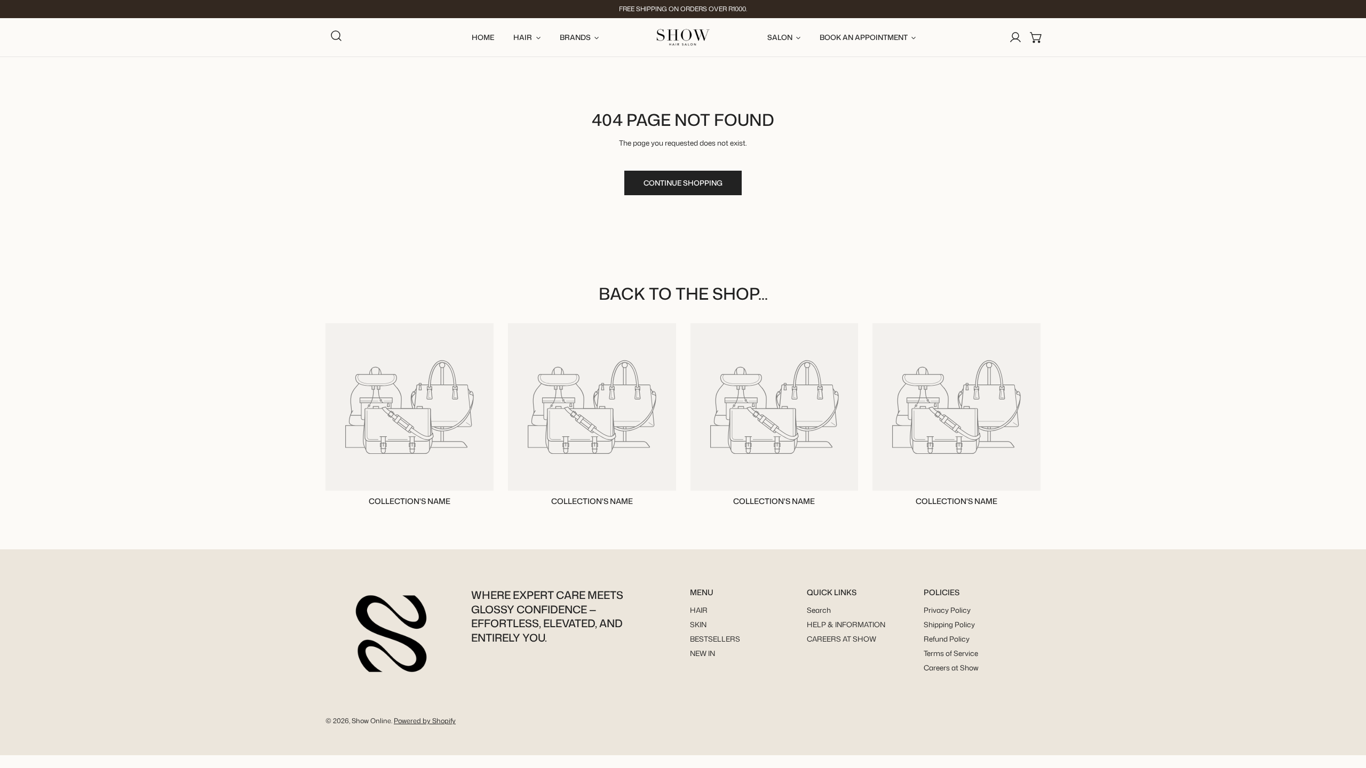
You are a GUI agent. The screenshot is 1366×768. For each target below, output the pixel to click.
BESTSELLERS (715, 639)
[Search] (336, 35)
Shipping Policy (949, 625)
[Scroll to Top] (1347, 712)
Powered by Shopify (425, 720)
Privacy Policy (947, 610)
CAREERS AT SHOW (841, 639)
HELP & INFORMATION (846, 625)
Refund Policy (947, 639)
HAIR (699, 610)
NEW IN (702, 654)
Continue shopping (683, 183)
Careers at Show (951, 668)
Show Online (371, 720)
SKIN (698, 625)
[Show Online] (683, 37)
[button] (1036, 37)
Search (819, 610)
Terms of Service (951, 654)
